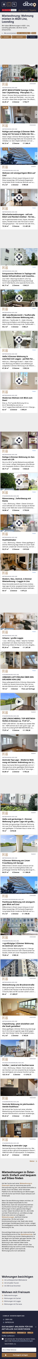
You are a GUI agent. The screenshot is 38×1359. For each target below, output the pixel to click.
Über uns (8, 1319)
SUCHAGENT (6, 37)
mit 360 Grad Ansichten (12, 1286)
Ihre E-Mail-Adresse (7, 1346)
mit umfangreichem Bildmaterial (15, 1280)
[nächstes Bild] (36, 73)
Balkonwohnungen (11, 1295)
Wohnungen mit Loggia (12, 1301)
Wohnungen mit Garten (12, 1298)
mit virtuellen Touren (11, 1283)
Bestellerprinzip (26, 1234)
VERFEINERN (32, 37)
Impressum (9, 1322)
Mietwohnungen (8, 1217)
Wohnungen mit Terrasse (13, 1304)
